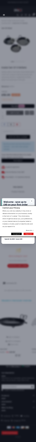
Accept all (16, 234)
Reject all (29, 234)
